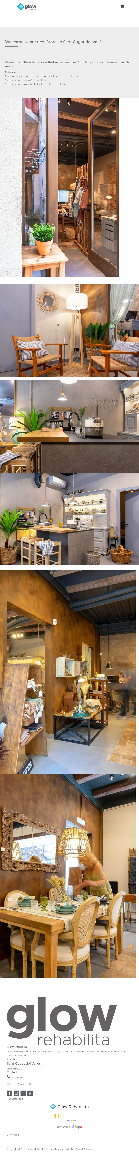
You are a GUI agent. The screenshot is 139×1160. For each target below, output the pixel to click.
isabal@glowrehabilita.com (24, 1084)
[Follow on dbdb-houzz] (23, 1093)
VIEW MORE (13, 1135)
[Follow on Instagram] (16, 1093)
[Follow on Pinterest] (30, 1093)
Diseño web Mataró (81, 1149)
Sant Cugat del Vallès (24, 1063)
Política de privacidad (57, 1149)
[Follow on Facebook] (9, 1093)
